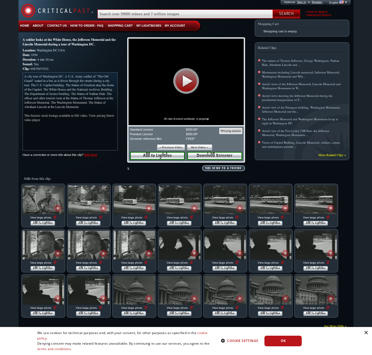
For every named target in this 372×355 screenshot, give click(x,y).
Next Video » (199, 147)
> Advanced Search (318, 15)
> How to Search (316, 11)
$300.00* (192, 134)
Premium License (141, 134)
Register (317, 2)
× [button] (366, 333)
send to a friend (227, 168)
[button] (186, 81)
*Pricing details (231, 130)
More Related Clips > (332, 155)
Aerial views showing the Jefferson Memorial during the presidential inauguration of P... (297, 98)
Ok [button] (283, 340)
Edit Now (90, 154)
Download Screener (215, 156)
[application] (186, 82)
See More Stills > (335, 326)
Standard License (141, 129)
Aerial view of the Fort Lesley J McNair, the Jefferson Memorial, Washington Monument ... (295, 133)
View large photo (41, 217)
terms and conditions (54, 349)
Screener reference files (146, 138)
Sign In (301, 2)
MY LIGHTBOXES (149, 25)
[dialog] (186, 341)
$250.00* (192, 129)
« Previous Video (171, 147)
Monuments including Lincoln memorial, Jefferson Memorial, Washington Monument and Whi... (301, 74)
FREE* (190, 138)
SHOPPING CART (120, 25)
